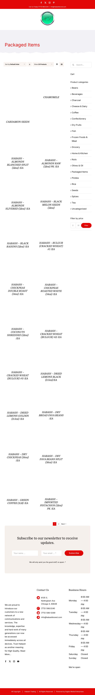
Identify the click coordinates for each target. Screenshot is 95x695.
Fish (74, 131)
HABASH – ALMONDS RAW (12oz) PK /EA (51, 163)
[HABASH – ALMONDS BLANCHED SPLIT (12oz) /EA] (17, 138)
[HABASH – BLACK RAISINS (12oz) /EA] (17, 222)
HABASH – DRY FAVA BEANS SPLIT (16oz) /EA (51, 459)
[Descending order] (29, 64)
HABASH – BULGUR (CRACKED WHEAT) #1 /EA (51, 246)
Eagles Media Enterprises (74, 691)
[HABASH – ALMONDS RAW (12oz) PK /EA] (51, 138)
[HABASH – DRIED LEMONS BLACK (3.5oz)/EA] (51, 351)
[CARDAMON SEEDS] (17, 75)
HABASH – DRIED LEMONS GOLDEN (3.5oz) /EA (18, 415)
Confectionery (79, 118)
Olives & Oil (77, 165)
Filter (86, 225)
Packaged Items (80, 172)
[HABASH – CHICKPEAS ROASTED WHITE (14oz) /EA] (51, 262)
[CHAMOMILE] (51, 75)
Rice (74, 184)
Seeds (75, 190)
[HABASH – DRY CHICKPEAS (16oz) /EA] (17, 432)
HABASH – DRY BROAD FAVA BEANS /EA (51, 415)
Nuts (74, 159)
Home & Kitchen (80, 153)
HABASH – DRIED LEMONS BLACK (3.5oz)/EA (51, 376)
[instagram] (14, 661)
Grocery (76, 147)
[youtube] (18, 661)
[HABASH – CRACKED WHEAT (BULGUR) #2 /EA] (51, 307)
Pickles (75, 178)
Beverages (77, 94)
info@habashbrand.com (58, 7)
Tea (74, 202)
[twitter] (10, 661)
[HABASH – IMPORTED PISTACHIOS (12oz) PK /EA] (51, 475)
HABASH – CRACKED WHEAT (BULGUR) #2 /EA (51, 334)
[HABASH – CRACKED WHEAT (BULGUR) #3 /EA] (17, 351)
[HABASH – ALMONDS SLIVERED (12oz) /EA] (17, 181)
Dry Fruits (76, 125)
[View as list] (61, 64)
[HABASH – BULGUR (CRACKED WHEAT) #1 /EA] (51, 222)
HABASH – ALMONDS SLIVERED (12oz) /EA (17, 205)
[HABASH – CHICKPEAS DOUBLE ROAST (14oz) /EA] (17, 262)
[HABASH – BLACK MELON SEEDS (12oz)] (51, 181)
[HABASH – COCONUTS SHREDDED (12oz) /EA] (17, 307)
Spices (75, 196)
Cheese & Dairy (79, 106)
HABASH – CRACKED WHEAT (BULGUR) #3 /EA (17, 375)
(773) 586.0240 (48, 608)
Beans (75, 88)
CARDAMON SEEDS (17, 121)
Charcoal (76, 100)
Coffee (75, 112)
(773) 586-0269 (48, 613)
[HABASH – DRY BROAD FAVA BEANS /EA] (51, 393)
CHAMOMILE (51, 97)
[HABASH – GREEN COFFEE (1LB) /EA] (17, 475)
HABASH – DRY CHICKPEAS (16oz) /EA (17, 457)
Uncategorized (79, 209)
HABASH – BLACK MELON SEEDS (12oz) (51, 204)
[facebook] (6, 661)
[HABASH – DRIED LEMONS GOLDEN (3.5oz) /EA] (17, 393)
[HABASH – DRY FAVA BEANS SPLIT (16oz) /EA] (51, 432)
